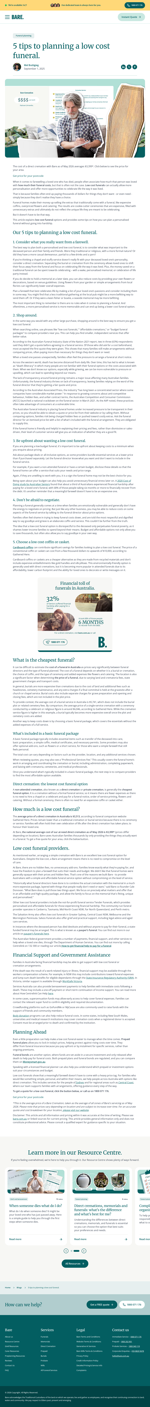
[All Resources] (75, 1264)
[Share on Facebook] (134, 67)
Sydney (79, 1082)
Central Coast (125, 1082)
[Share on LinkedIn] (123, 67)
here (50, 993)
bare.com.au (20, 1118)
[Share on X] (129, 67)
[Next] (84, 1251)
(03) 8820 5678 (138, 1351)
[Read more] (36, 1206)
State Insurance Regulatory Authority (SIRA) (110, 977)
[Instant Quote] (131, 17)
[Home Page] (18, 17)
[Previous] (66, 1251)
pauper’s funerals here (36, 933)
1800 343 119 (134, 1346)
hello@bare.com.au (120, 1356)
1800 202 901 (126, 1341)
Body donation (21, 1015)
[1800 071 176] (135, 5)
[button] (7, 17)
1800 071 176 (135, 1336)
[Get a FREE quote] (102, 1305)
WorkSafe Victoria (72, 981)
